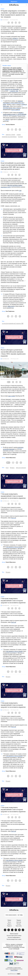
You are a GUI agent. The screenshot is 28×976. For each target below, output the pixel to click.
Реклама (19, 924)
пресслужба (11, 396)
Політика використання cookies (14, 939)
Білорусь (12, 467)
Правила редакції (14, 933)
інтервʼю (15, 38)
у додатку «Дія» (14, 91)
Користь (9, 924)
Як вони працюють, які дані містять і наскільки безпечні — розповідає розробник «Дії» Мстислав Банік (13, 71)
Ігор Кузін (20, 136)
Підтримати (14, 1)
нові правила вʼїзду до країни (14, 546)
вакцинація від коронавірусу (9, 136)
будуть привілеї (15, 109)
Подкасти (9, 925)
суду (20, 190)
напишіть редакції (14, 970)
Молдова (8, 572)
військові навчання (21, 467)
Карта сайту (19, 925)
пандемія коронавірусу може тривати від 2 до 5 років (13, 102)
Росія (7, 467)
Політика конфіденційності (14, 937)
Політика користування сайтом (14, 935)
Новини (9, 920)
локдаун (19, 134)
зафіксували (10, 306)
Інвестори (18, 922)
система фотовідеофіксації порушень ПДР (12, 323)
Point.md (13, 517)
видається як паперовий (12, 89)
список (7, 119)
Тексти (9, 922)
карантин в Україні (10, 134)
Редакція (19, 920)
